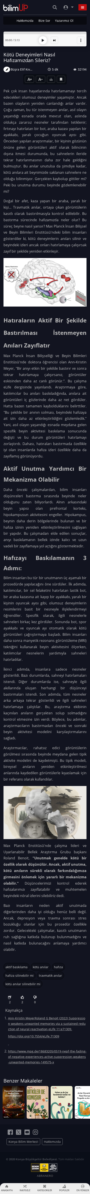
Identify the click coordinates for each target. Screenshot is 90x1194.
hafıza (58, 967)
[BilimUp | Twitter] (18, 1132)
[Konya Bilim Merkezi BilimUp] (15, 7)
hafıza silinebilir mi (19, 975)
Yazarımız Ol (64, 21)
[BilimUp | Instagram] (35, 1132)
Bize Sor (44, 21)
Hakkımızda (25, 21)
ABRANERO (45, 1176)
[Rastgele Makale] (54, 40)
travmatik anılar (50, 975)
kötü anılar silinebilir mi (22, 984)
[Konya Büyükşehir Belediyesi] (45, 1167)
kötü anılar (40, 967)
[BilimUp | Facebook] (10, 1132)
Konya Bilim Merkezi (23, 1142)
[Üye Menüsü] (68, 7)
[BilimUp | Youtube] (27, 1132)
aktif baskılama (16, 967)
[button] (81, 40)
